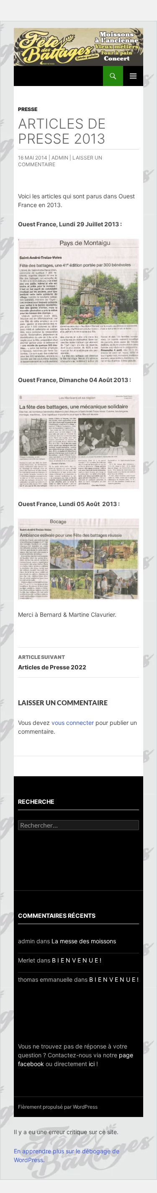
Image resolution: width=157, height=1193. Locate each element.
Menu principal (133, 76)
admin (59, 158)
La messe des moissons (83, 941)
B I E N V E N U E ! (76, 960)
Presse (27, 109)
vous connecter (72, 722)
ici (92, 1063)
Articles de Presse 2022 (52, 662)
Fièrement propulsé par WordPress (58, 1107)
